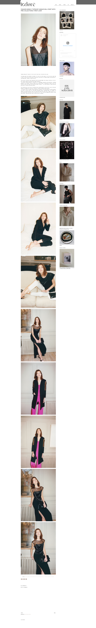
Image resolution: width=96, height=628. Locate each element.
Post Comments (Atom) (27, 614)
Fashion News (27, 576)
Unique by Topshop (51, 576)
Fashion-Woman (32, 576)
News (40, 576)
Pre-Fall (42, 576)
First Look (37, 576)
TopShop (45, 576)
